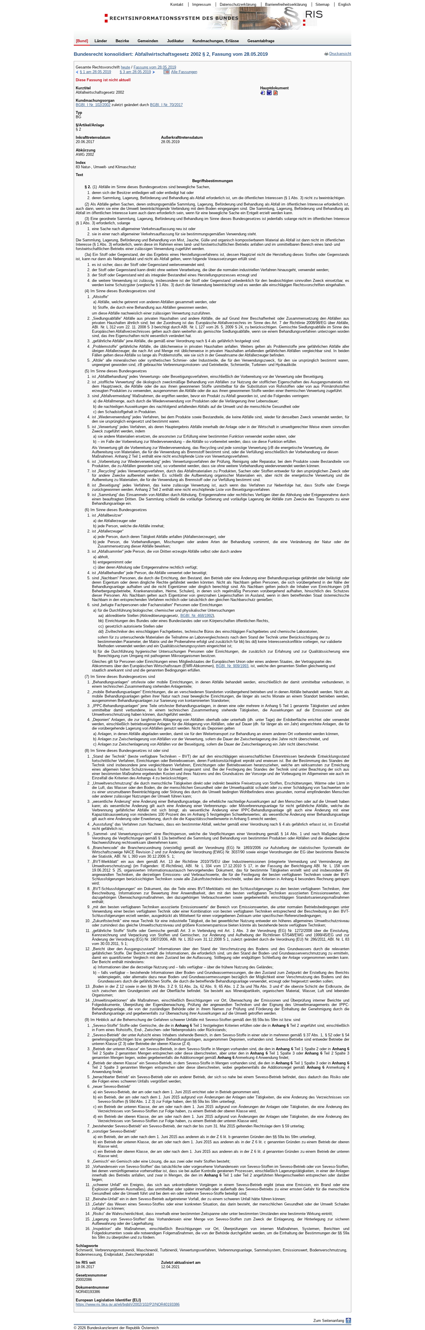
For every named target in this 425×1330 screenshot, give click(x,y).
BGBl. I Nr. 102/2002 (93, 105)
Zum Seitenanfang (328, 1320)
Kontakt (175, 4)
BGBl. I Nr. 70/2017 (166, 105)
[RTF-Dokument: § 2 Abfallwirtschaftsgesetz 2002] (269, 92)
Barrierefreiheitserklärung (284, 4)
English (344, 4)
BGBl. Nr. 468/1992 (196, 615)
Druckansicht (337, 53)
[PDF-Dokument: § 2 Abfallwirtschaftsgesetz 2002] (275, 92)
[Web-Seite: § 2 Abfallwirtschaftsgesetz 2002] (262, 92)
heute (125, 67)
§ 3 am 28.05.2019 (135, 72)
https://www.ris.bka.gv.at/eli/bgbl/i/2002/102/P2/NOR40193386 (128, 1304)
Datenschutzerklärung (236, 4)
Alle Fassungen (184, 72)
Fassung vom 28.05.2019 (155, 67)
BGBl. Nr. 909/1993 (232, 666)
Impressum (200, 4)
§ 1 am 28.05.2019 (95, 72)
